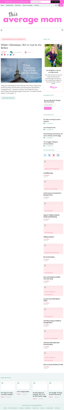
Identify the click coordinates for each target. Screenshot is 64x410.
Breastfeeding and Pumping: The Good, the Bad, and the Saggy (39, 394)
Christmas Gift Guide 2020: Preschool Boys (52, 343)
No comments (17, 52)
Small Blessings (48, 173)
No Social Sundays (49, 257)
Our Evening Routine (49, 127)
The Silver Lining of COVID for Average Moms (52, 322)
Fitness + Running (25, 408)
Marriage (47, 168)
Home (5, 408)
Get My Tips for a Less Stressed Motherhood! (17, 2)
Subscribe (49, 408)
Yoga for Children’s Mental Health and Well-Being (51, 216)
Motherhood (55, 168)
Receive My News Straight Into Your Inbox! (52, 101)
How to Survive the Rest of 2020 (53, 364)
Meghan (4, 51)
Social (42, 408)
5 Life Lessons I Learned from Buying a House (52, 194)
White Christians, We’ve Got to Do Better (21, 46)
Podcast (57, 408)
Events (47, 188)
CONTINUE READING (8, 98)
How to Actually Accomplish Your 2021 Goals (52, 278)
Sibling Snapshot (49, 237)
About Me (36, 408)
